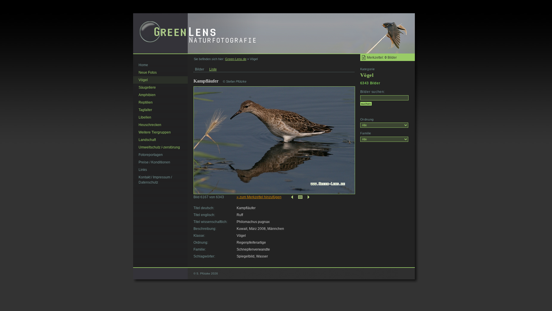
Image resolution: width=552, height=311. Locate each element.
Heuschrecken (150, 125)
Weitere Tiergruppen (155, 132)
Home (143, 65)
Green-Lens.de (235, 59)
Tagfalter (145, 110)
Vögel (143, 80)
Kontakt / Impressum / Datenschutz (155, 179)
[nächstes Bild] (309, 197)
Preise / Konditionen (154, 162)
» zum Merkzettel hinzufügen (259, 197)
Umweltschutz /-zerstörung (159, 147)
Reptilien (146, 102)
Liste (213, 69)
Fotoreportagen (151, 155)
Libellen (145, 117)
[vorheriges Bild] (291, 197)
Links (143, 170)
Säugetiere (147, 87)
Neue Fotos (148, 72)
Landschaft (147, 140)
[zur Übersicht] (300, 197)
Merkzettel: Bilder (382, 58)
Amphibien (147, 95)
